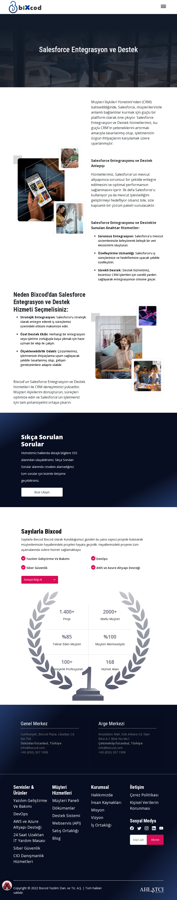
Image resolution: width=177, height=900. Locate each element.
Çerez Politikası (144, 794)
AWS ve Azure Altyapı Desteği (27, 824)
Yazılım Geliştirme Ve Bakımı (30, 803)
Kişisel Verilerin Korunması (144, 805)
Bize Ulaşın (42, 492)
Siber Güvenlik (26, 848)
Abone (155, 840)
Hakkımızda (102, 794)
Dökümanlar (63, 808)
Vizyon (97, 817)
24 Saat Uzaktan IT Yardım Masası (29, 837)
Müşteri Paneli (65, 800)
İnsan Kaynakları (106, 802)
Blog (56, 838)
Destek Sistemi (66, 815)
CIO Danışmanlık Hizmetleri (28, 858)
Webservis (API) (66, 823)
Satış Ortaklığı (65, 830)
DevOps (20, 813)
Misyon (97, 809)
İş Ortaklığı (101, 825)
